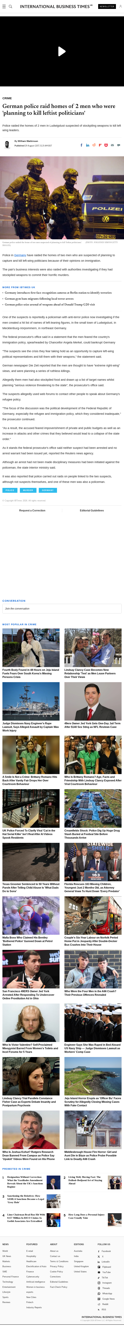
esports (29, 1292)
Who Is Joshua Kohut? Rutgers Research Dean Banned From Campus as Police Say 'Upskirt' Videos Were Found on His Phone (28, 1155)
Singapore (78, 1261)
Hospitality (31, 1256)
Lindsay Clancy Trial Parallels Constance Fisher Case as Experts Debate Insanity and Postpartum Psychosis (29, 1102)
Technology (7, 1282)
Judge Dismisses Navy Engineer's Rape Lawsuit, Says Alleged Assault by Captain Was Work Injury (30, 727)
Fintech (29, 1302)
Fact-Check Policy (58, 1287)
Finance (30, 1271)
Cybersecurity (32, 1276)
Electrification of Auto (36, 1266)
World (5, 1251)
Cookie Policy (56, 1271)
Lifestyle (6, 1292)
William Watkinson (28, 141)
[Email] (112, 145)
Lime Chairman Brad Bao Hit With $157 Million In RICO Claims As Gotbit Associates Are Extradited (26, 1217)
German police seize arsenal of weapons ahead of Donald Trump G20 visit (50, 304)
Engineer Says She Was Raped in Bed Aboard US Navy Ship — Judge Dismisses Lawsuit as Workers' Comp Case (92, 1048)
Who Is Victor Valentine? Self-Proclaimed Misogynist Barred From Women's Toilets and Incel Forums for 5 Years (30, 1048)
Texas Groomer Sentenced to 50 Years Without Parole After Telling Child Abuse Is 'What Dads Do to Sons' (30, 888)
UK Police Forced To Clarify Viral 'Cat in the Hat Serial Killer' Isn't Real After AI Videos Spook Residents (28, 834)
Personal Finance (10, 1276)
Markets (6, 1261)
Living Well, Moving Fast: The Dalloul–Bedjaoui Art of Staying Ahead (85, 1180)
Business (6, 1266)
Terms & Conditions (59, 1261)
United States (80, 1271)
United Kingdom (81, 1266)
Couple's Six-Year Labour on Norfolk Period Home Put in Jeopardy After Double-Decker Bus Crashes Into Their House (91, 941)
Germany (20, 255)
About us (54, 1251)
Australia (78, 1251)
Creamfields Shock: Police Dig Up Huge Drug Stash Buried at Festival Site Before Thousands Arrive (92, 834)
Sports (5, 1297)
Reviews (6, 1302)
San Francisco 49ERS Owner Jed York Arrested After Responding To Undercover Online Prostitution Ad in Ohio (28, 995)
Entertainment (9, 1287)
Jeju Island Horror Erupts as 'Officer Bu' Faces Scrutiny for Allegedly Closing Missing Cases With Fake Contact (92, 1102)
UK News (6, 1256)
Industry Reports (34, 1307)
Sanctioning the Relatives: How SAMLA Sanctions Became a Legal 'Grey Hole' (25, 1199)
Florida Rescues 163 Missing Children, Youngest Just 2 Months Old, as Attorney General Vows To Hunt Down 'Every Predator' (92, 888)
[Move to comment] (119, 145)
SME (4, 1271)
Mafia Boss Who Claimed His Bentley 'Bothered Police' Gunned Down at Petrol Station (27, 941)
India (76, 1256)
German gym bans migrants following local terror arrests (39, 299)
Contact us (55, 1256)
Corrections (55, 1276)
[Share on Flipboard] (100, 145)
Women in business (35, 1287)
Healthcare (31, 1261)
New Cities (31, 1297)
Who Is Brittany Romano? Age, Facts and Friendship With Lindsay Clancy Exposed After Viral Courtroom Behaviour (93, 780)
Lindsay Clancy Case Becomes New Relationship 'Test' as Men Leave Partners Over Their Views (90, 673)
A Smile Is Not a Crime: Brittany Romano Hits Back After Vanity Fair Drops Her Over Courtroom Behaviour (29, 780)
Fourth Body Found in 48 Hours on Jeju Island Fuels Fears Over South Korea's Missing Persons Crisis (30, 673)
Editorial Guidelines (92, 510)
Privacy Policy (57, 1266)
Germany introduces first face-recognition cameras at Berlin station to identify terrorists (58, 293)
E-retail (29, 1251)
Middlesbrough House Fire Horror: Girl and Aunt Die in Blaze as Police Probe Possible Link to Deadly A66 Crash (90, 1155)
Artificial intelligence (35, 1282)
